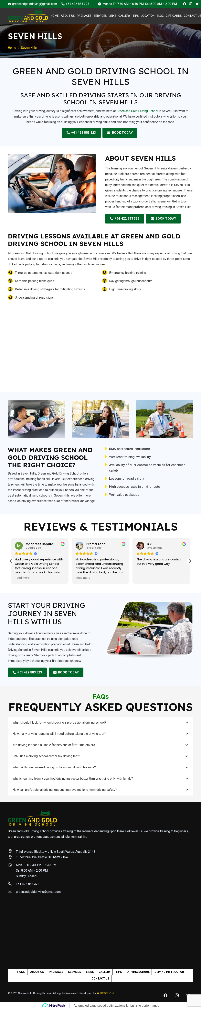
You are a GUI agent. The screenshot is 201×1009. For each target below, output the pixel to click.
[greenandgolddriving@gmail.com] (12, 892)
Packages (56, 971)
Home (21, 971)
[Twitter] (197, 4)
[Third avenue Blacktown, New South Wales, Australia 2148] (12, 851)
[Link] (28, 15)
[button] (190, 561)
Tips (118, 971)
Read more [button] (22, 578)
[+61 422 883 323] (12, 884)
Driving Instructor (169, 971)
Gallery (105, 971)
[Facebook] (184, 4)
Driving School (138, 971)
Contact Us (100, 978)
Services (74, 971)
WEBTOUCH (105, 993)
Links (90, 971)
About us (37, 971)
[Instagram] (191, 4)
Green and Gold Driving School (137, 111)
